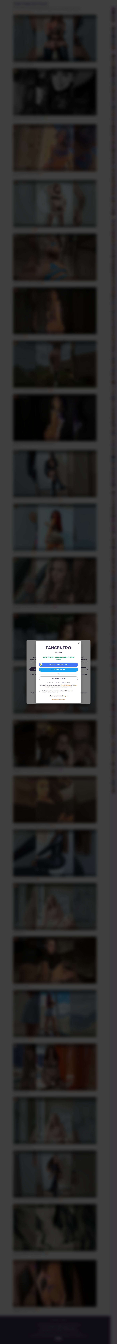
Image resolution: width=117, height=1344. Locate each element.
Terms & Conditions (66, 685)
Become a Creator (58, 699)
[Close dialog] (79, 643)
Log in (66, 696)
